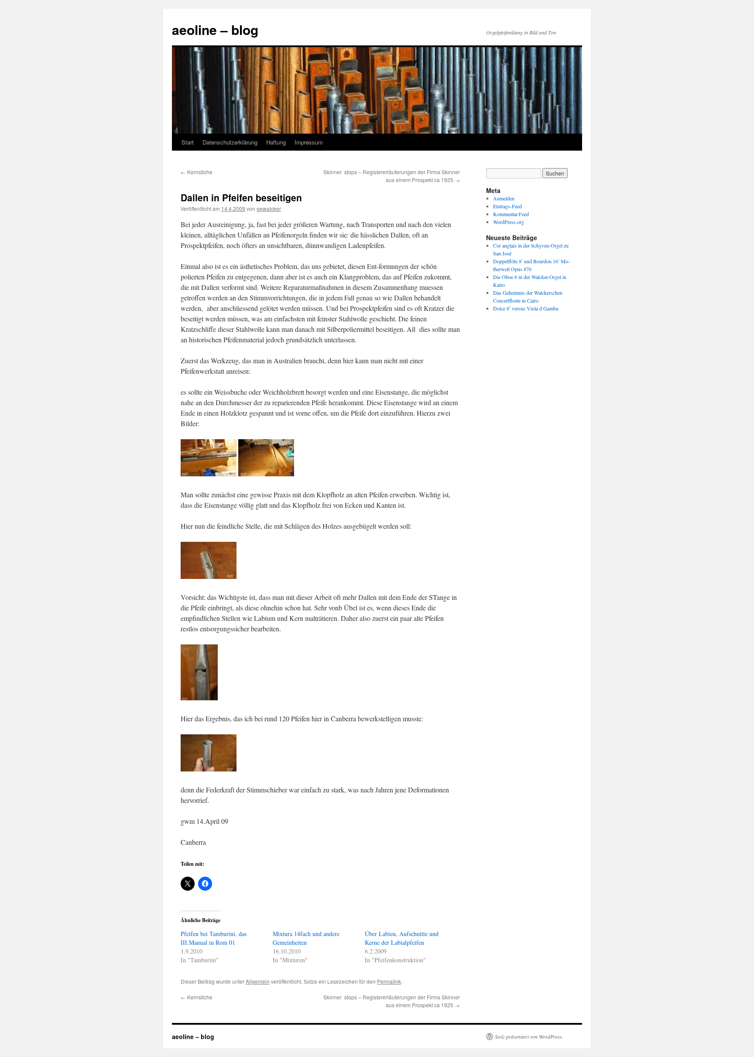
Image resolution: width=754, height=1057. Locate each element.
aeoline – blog (215, 29)
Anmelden (503, 198)
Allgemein (258, 981)
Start (188, 142)
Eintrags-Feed (507, 206)
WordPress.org (508, 221)
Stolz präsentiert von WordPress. (529, 1036)
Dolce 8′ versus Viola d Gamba (525, 308)
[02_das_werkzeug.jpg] (208, 473)
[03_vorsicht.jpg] (199, 697)
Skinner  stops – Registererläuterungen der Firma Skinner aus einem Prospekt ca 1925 (391, 175)
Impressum (309, 142)
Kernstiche (196, 172)
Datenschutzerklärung (229, 142)
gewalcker (269, 208)
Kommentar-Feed (511, 213)
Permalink (389, 981)
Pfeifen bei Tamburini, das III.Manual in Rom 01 (214, 938)
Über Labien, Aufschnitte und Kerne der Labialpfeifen (402, 938)
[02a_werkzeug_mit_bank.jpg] (266, 473)
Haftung (276, 142)
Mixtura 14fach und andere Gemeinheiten (306, 938)
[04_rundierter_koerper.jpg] (208, 768)
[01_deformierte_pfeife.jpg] (208, 576)
